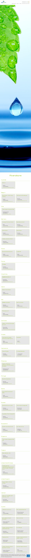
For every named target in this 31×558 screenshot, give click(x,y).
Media (20, 3)
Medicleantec (14, 3)
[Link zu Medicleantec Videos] (27, 2)
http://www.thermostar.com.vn (8, 501)
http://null (18, 342)
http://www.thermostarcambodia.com (9, 329)
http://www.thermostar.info (7, 383)
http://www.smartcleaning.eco (8, 343)
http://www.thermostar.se (7, 256)
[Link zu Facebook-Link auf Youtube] (24, 2)
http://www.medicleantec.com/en (8, 187)
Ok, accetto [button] (28, 556)
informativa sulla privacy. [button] (8, 556)
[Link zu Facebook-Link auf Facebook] (22, 2)
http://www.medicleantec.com (8, 201)
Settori (18, 3)
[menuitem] (14, 3)
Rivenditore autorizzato (25, 3)
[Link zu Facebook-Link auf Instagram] (25, 2)
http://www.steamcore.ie (7, 294)
